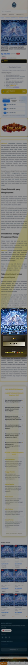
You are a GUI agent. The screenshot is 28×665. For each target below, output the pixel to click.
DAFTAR (13, 344)
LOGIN (13, 338)
